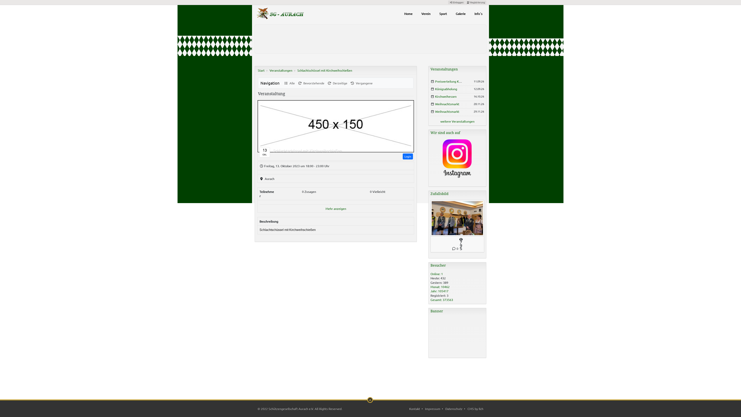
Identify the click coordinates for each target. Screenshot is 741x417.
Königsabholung (446, 89)
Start (261, 70)
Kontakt (414, 409)
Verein (426, 13)
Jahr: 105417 (439, 291)
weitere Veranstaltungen (457, 121)
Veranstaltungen (281, 70)
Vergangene (363, 83)
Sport (443, 13)
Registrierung (477, 2)
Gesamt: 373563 (442, 300)
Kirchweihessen (446, 96)
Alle (291, 83)
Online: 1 (437, 274)
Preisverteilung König (450, 81)
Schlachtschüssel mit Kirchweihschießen (324, 70)
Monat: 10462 (440, 287)
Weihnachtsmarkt (447, 104)
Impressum (432, 409)
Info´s (478, 13)
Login (407, 156)
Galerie (461, 13)
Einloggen (458, 2)
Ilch (481, 409)
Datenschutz (454, 409)
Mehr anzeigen (336, 208)
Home (408, 13)
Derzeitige (339, 83)
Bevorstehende (313, 83)
